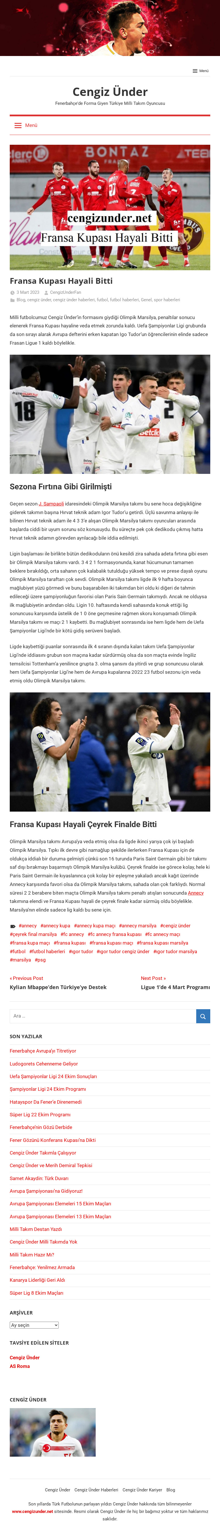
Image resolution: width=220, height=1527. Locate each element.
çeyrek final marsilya (35, 934)
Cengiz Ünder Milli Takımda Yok (43, 1242)
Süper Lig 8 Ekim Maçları (36, 1293)
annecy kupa (56, 925)
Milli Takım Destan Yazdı (36, 1229)
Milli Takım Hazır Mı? (32, 1255)
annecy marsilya (139, 925)
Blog (21, 299)
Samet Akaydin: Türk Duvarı (39, 1178)
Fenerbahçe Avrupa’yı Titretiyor (43, 1051)
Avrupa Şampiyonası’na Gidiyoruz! (46, 1191)
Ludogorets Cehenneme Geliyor (44, 1064)
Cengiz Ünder (110, 91)
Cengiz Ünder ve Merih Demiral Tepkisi (51, 1165)
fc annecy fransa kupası (116, 934)
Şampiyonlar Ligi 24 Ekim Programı (48, 1089)
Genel (146, 299)
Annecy (196, 893)
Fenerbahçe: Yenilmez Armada (42, 1267)
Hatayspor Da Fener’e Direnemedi (46, 1102)
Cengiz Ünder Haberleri (96, 1490)
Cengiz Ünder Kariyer (142, 1490)
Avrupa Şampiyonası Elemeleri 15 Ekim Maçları (60, 1203)
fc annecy (73, 934)
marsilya (22, 960)
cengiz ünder (39, 299)
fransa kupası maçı (112, 943)
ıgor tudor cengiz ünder (124, 951)
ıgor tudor (82, 951)
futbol (102, 299)
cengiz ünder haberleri (74, 299)
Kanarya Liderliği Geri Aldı (37, 1280)
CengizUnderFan (65, 292)
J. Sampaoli (51, 504)
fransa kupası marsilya (164, 943)
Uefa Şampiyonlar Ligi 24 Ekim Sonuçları (53, 1076)
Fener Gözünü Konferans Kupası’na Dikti (53, 1140)
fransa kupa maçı (31, 943)
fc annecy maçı (164, 934)
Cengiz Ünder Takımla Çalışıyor (43, 1153)
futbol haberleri (124, 299)
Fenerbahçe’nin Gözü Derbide (41, 1127)
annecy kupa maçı (96, 925)
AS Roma (20, 1366)
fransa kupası (71, 943)
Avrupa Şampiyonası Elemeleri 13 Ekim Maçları (60, 1216)
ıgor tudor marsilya (176, 951)
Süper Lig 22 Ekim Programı (40, 1114)
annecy (29, 925)
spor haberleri (167, 299)
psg (42, 960)
